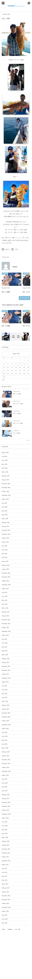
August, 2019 (5, 775)
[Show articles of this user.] (6, 266)
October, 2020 (5, 720)
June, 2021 (4, 689)
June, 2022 (4, 643)
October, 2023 (5, 581)
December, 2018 (6, 802)
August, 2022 (5, 635)
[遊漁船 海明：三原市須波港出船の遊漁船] (16, 5)
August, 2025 (5, 499)
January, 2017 (5, 892)
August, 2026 (5, 452)
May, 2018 (4, 829)
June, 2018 (4, 825)
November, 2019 (6, 763)
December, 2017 (6, 849)
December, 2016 (6, 895)
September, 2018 (6, 814)
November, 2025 (6, 487)
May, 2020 (4, 740)
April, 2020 (4, 744)
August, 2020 (5, 728)
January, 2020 (5, 755)
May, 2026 (4, 464)
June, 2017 (4, 872)
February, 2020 (5, 752)
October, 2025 (5, 491)
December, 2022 (6, 619)
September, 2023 (6, 584)
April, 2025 (4, 514)
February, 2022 (5, 658)
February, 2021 (5, 705)
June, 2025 (4, 507)
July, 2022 (4, 639)
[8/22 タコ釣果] (11, 279)
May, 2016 (4, 923)
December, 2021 (6, 666)
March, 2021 (5, 701)
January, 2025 (5, 526)
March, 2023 (5, 608)
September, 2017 (6, 860)
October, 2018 (5, 810)
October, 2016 (5, 903)
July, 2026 (4, 456)
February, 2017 (5, 888)
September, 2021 (6, 678)
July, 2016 (4, 915)
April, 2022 (4, 650)
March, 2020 (5, 748)
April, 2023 (4, 604)
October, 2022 (5, 627)
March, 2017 (5, 884)
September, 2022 (6, 631)
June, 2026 (4, 460)
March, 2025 (5, 518)
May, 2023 (4, 600)
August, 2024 (5, 542)
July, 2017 (4, 868)
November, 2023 (6, 577)
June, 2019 (4, 783)
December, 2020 (6, 713)
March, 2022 (5, 654)
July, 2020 (4, 732)
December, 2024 (6, 530)
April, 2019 (4, 790)
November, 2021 (6, 670)
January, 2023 (5, 616)
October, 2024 (5, 538)
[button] (29, 3)
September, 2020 (6, 724)
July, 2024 (4, 546)
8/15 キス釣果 (17, 413)
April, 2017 (4, 880)
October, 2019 (5, 767)
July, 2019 (4, 779)
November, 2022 (6, 623)
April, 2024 (4, 557)
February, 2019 (5, 794)
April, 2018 (4, 833)
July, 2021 (4, 685)
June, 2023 (4, 596)
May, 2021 (4, 693)
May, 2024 (4, 553)
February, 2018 (5, 841)
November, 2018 (6, 806)
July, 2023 (4, 592)
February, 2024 (5, 565)
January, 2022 (5, 662)
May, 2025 (4, 511)
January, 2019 (5, 798)
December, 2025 (6, 483)
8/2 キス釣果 (16, 433)
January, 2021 (5, 709)
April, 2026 (4, 468)
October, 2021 (5, 674)
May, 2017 (4, 876)
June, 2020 (4, 736)
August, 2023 (5, 588)
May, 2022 (4, 647)
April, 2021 (4, 697)
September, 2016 (6, 907)
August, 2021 (5, 682)
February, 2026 (5, 476)
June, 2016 (4, 919)
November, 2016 (6, 899)
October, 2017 (5, 857)
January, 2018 (5, 845)
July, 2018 (4, 822)
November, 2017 (6, 853)
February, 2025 (5, 522)
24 (3, 374)
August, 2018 (5, 818)
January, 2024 (5, 569)
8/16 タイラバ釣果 (18, 403)
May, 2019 (4, 787)
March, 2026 (5, 472)
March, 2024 (5, 561)
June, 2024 (4, 549)
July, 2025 (4, 503)
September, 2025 (6, 495)
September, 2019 (6, 771)
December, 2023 (6, 573)
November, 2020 (6, 717)
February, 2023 (5, 612)
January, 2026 (5, 479)
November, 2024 (6, 534)
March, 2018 (5, 837)
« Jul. (3, 380)
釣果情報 (5, 311)
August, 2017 (5, 864)
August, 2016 (5, 911)
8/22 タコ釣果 (6, 292)
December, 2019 (6, 759)
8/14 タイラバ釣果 (18, 423)
